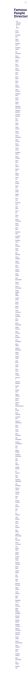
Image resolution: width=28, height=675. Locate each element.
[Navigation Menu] (25, 2)
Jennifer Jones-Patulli (17, 558)
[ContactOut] (7, 2)
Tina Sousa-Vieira (17, 548)
